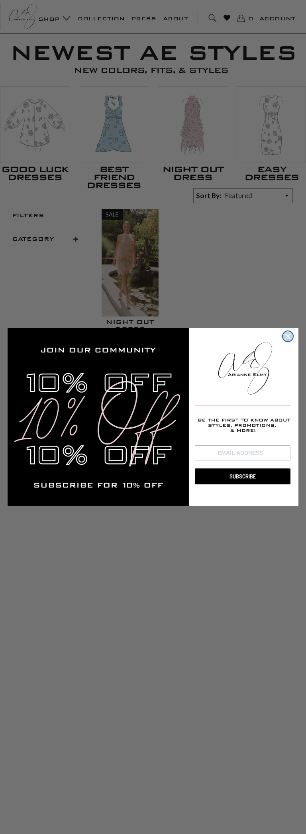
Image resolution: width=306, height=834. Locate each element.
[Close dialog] (287, 336)
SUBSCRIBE (243, 476)
